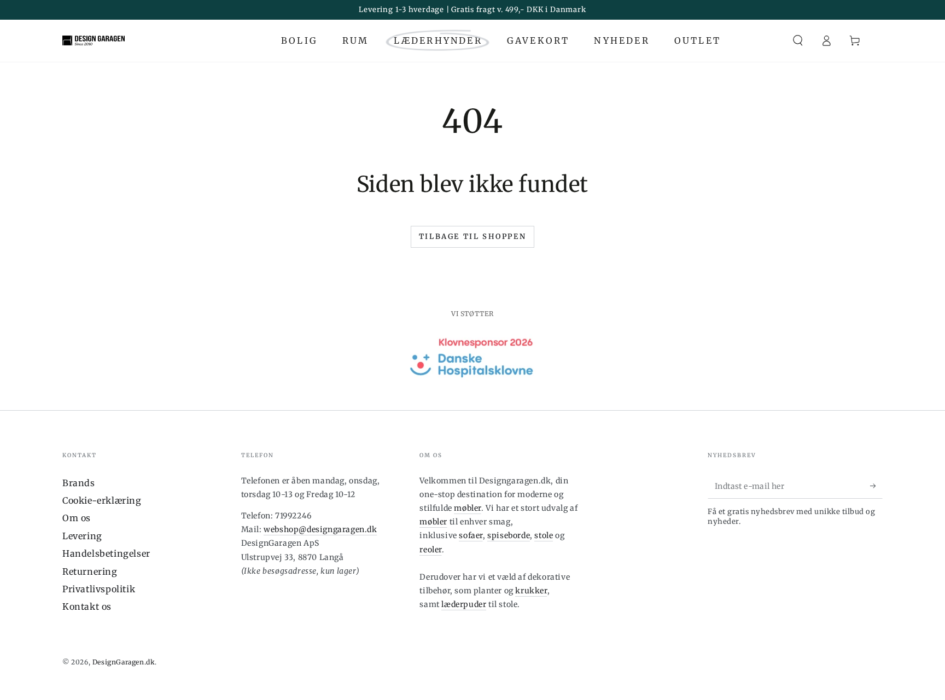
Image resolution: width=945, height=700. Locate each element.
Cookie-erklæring (102, 500)
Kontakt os (87, 606)
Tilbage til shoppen (472, 236)
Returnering (90, 571)
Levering (82, 535)
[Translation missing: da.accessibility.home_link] (93, 40)
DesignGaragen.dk (123, 662)
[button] (798, 40)
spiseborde (508, 535)
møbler (467, 508)
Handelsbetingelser (106, 553)
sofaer (471, 535)
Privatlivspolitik (98, 589)
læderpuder (463, 604)
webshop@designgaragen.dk (320, 529)
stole (543, 535)
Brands (78, 482)
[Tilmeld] (876, 486)
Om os (76, 517)
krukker (531, 591)
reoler (430, 550)
